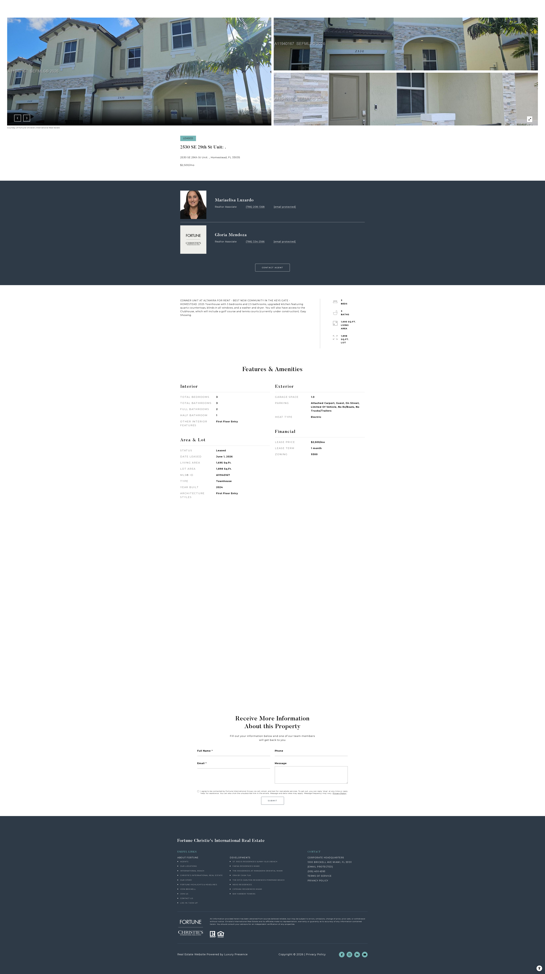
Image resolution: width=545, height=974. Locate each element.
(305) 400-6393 (316, 871)
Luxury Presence (236, 954)
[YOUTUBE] (365, 954)
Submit (272, 800)
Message (281, 763)
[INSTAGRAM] (349, 954)
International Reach (192, 871)
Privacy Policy (339, 793)
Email (201, 763)
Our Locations (188, 866)
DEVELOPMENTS (240, 857)
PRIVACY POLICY (318, 880)
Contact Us (186, 898)
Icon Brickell (188, 889)
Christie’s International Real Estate (201, 875)
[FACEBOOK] (342, 954)
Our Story (186, 880)
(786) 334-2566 (255, 241)
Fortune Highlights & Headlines (198, 884)
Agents (184, 861)
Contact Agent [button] (272, 267)
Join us (184, 894)
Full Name (204, 750)
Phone (279, 750)
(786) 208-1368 (255, 207)
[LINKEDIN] (357, 954)
